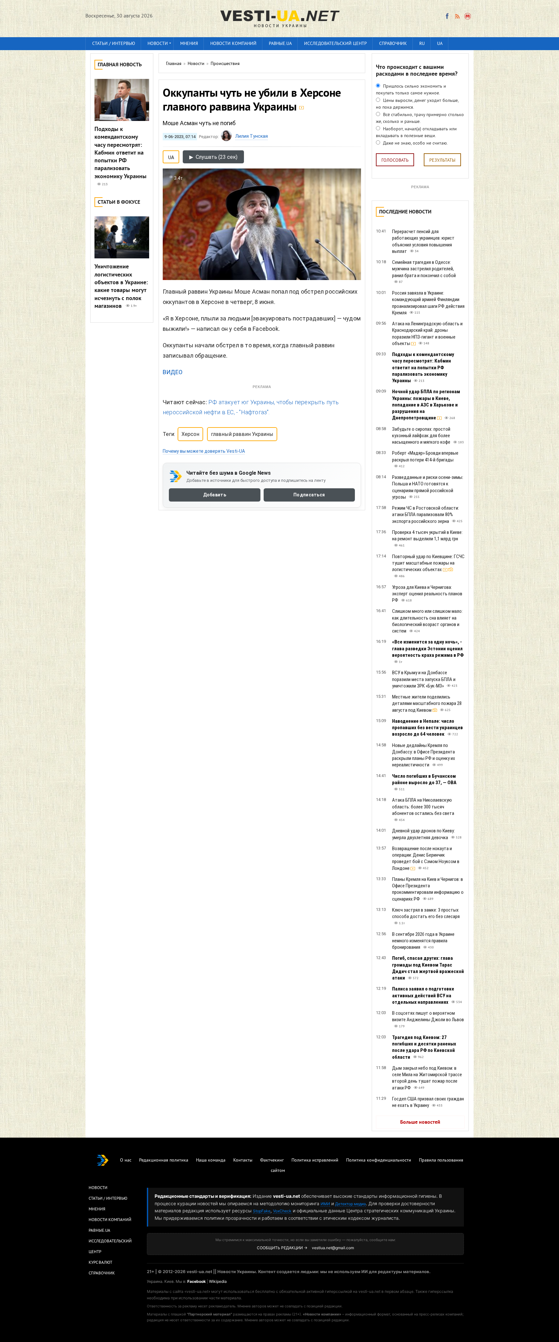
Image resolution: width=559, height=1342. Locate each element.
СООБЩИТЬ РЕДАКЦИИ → (282, 1247)
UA (440, 44)
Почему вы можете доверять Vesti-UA (204, 451)
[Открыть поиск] (468, 16)
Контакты (242, 1160)
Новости (158, 44)
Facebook (196, 1281)
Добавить (214, 494)
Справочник (393, 44)
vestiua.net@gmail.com (333, 1247)
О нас (125, 1160)
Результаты (442, 160)
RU (422, 44)
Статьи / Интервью (108, 1198)
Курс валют (100, 1262)
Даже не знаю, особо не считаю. (415, 143)
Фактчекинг (272, 1160)
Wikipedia (218, 1281)
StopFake (261, 1210)
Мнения (189, 44)
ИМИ (325, 1203)
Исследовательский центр (335, 44)
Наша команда (210, 1160)
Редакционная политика (163, 1160)
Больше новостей (420, 1122)
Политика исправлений (314, 1160)
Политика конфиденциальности (378, 1160)
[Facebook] (447, 16)
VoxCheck (282, 1210)
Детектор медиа (350, 1203)
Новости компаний (233, 44)
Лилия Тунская (251, 136)
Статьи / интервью (113, 44)
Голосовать (395, 160)
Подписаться (309, 494)
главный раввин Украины (242, 434)
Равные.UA (280, 44)
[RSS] (457, 16)
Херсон (190, 434)
